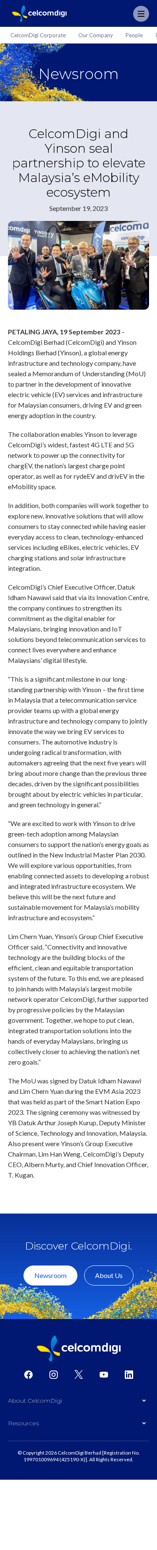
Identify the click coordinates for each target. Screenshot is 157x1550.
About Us (109, 1275)
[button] (78, 1403)
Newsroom (50, 1275)
